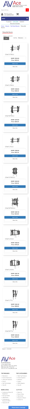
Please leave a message (18, 407)
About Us (19, 392)
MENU (3, 18)
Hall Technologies (6, 383)
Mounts (7, 26)
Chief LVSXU (9, 269)
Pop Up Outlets (6, 395)
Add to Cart (15, 63)
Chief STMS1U (10, 177)
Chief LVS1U (9, 239)
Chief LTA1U (9, 146)
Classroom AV (5, 402)
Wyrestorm (5, 375)
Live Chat (15, 21)
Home (2, 26)
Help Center (20, 396)
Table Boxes (5, 397)
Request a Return (21, 397)
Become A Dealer (15, 23)
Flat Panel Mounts (14, 26)
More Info (15, 66)
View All (4, 385)
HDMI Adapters (21, 383)
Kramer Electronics (7, 377)
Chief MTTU (9, 331)
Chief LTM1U (9, 85)
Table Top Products (22, 375)
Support (22, 21)
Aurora (4, 381)
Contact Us (20, 399)
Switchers (19, 379)
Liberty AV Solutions (7, 379)
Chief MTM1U (9, 116)
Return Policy (20, 394)
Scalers (19, 381)
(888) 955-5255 (4, 368)
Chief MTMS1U (10, 208)
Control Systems (21, 377)
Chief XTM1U (9, 54)
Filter (6, 38)
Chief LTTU (9, 300)
